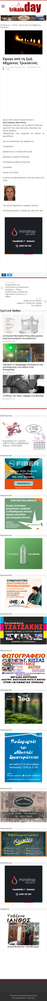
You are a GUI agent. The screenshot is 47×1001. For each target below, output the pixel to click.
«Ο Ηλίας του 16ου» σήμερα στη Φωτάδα (23, 396)
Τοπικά (14, 25)
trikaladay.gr (5, 25)
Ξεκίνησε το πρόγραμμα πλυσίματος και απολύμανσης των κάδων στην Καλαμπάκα (23, 367)
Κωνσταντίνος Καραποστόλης (15, 67)
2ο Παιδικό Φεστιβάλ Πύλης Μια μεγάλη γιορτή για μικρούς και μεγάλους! (23, 337)
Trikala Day (30, 998)
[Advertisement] (23, 95)
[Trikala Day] (23, 7)
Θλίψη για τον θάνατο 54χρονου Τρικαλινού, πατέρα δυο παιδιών (29, 302)
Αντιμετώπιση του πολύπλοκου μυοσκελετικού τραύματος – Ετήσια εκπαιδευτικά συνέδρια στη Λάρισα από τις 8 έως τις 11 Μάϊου (17, 290)
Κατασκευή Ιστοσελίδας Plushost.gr (23, 995)
